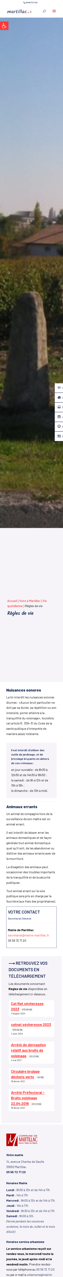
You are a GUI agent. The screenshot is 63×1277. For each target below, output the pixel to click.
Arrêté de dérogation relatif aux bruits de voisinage (28, 1050)
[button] (4, 26)
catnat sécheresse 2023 (31, 1024)
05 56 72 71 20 (45, 1269)
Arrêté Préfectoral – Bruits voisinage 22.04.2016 (28, 1098)
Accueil (12, 601)
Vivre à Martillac (29, 601)
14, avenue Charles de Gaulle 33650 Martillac (25, 1167)
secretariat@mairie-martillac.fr (28, 935)
